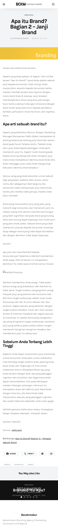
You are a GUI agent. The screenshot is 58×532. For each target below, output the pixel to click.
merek (31, 464)
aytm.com (17, 430)
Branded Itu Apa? (29, 490)
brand (7, 464)
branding (29, 15)
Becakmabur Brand (20, 38)
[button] (21, 497)
